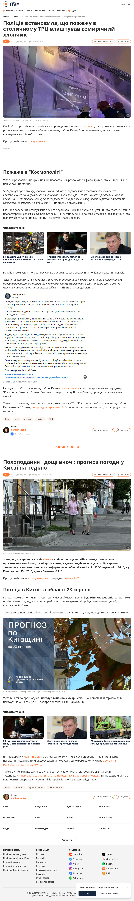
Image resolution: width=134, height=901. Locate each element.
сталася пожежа (69, 388)
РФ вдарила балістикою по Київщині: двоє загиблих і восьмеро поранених (23, 259)
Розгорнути (67, 840)
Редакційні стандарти (14, 866)
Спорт (51, 11)
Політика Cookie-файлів (15, 870)
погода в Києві (55, 787)
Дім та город (74, 806)
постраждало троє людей (48, 407)
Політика (104, 828)
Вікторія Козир (18, 429)
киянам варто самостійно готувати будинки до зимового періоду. (58, 775)
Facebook (78, 873)
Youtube (77, 854)
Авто (5, 806)
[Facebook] (12, 434)
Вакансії (40, 858)
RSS (108, 873)
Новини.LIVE (32, 756)
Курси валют (42, 877)
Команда (40, 874)
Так (87, 893)
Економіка (40, 11)
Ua (122, 4)
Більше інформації (109, 893)
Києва (47, 559)
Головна (6, 16)
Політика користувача (14, 854)
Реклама (40, 866)
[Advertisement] (50, 157)
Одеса (70, 828)
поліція (40, 419)
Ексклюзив (9, 817)
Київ (16, 16)
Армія (29, 11)
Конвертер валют (45, 881)
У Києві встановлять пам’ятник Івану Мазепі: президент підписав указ (65, 259)
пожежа (27, 419)
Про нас (40, 854)
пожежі (88, 126)
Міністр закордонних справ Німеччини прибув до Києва (106, 258)
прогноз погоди (36, 787)
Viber (76, 863)
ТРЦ (51, 419)
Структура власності (46, 870)
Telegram (78, 859)
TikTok (109, 854)
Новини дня (41, 828)
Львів (70, 817)
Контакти (41, 862)
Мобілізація (105, 817)
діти (17, 419)
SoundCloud (112, 868)
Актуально (41, 806)
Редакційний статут (13, 862)
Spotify (109, 863)
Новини (20, 11)
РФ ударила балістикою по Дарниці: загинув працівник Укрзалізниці (110, 742)
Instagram (78, 868)
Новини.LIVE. (71, 578)
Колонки (61, 11)
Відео (73, 11)
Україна (9, 10)
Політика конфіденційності (17, 858)
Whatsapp (78, 878)
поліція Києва (36, 141)
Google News (112, 859)
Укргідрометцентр (39, 578)
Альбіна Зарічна (18, 798)
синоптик (19, 787)
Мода (6, 828)
